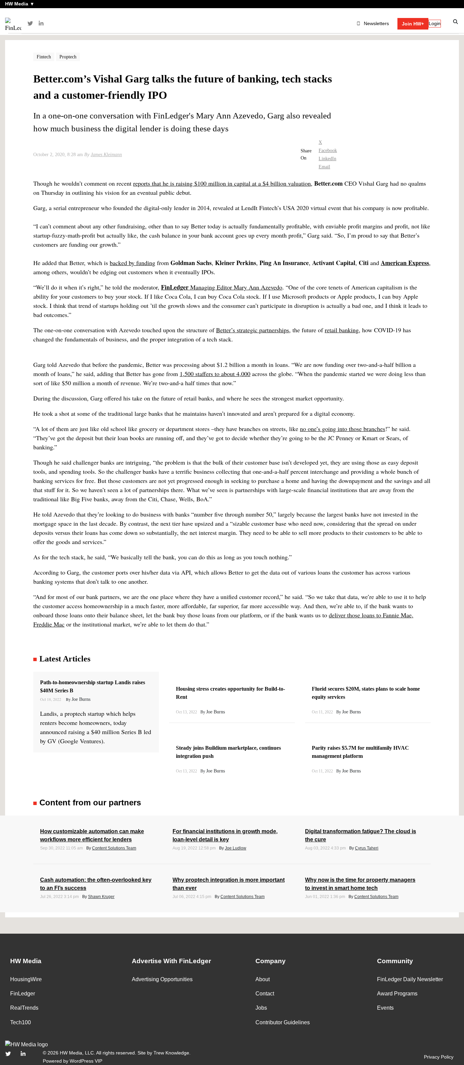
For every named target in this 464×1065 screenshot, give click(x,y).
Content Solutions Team (114, 848)
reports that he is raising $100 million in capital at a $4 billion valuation (222, 183)
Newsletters (376, 23)
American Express (405, 262)
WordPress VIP (86, 1061)
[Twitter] (30, 23)
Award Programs (397, 993)
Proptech (67, 56)
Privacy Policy (438, 1057)
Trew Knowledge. (172, 1052)
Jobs (261, 1008)
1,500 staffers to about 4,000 (215, 374)
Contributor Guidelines (282, 1022)
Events (385, 1008)
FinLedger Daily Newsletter (410, 979)
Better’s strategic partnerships (252, 330)
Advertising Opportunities (162, 979)
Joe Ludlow (235, 848)
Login (435, 23)
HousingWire (26, 979)
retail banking (342, 330)
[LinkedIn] (41, 23)
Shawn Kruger (101, 896)
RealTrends (24, 1008)
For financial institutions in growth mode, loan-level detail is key (225, 835)
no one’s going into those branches (342, 429)
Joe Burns (81, 699)
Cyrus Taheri (366, 848)
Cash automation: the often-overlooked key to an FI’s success (95, 884)
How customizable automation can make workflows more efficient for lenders (92, 835)
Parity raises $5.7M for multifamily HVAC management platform (360, 752)
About (262, 979)
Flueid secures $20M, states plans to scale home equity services (366, 693)
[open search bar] (456, 21)
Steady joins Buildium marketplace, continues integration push (228, 752)
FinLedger (22, 993)
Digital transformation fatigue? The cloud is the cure (360, 835)
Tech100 (20, 1022)
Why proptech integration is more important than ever (229, 884)
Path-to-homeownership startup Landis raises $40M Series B (92, 686)
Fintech (44, 56)
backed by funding (132, 263)
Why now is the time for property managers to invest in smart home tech (360, 884)
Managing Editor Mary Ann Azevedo (221, 287)
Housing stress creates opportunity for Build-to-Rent (230, 693)
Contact (264, 993)
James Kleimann (106, 154)
